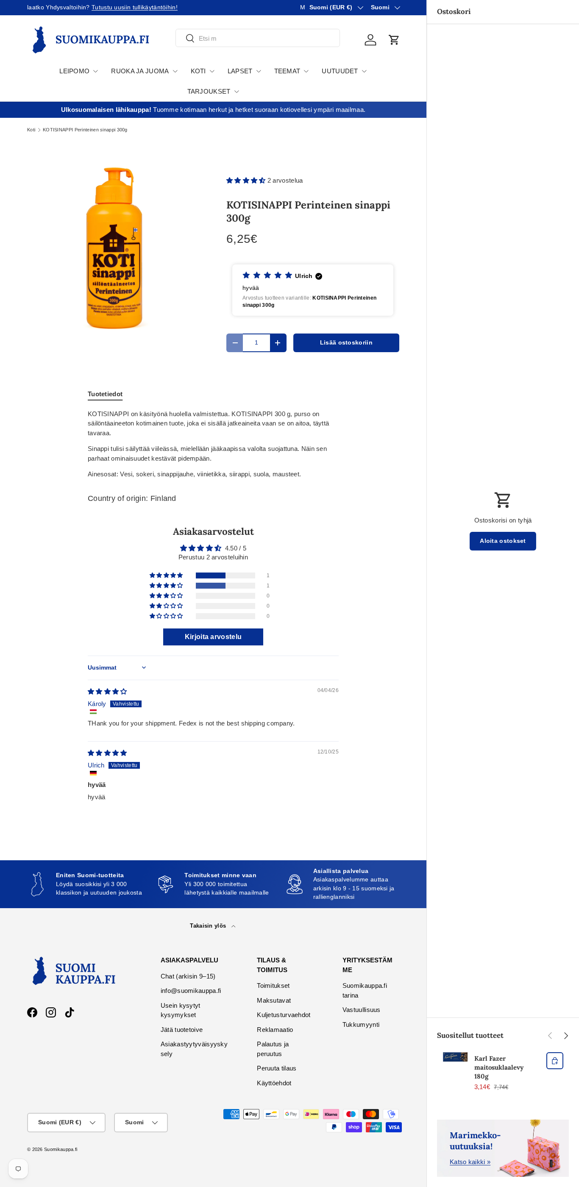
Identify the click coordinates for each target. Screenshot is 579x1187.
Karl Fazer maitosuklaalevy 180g (498, 1067)
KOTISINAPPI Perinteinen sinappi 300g (85, 130)
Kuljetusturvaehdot (283, 1014)
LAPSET (240, 71)
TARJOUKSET (209, 91)
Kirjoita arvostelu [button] (213, 636)
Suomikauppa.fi (60, 1149)
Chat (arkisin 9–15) (188, 976)
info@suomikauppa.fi (191, 990)
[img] (107, 691)
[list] (113, 248)
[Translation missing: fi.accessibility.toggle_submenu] (95, 71)
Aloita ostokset (503, 541)
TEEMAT (287, 71)
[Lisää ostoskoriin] (554, 1060)
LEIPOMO (74, 71)
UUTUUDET (340, 71)
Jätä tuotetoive (182, 1029)
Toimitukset (273, 985)
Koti (31, 130)
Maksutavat (274, 1000)
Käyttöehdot (274, 1083)
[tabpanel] (213, 444)
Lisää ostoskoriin (346, 342)
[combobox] (258, 38)
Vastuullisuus (361, 1009)
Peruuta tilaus (276, 1068)
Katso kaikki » (470, 1161)
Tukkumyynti (360, 1024)
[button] (394, 40)
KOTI (198, 71)
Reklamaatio (275, 1029)
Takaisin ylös (209, 926)
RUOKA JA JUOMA (140, 71)
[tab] (105, 394)
